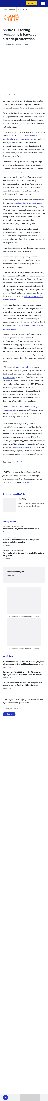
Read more (10, 576)
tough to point (9, 377)
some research (22, 367)
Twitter (17, 461)
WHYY (8, 3)
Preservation (22, 9)
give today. (27, 482)
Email (22, 461)
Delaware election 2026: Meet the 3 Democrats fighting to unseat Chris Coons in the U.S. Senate (22, 673)
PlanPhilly (22, 499)
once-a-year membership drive (25, 447)
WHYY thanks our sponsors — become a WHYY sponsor (24, 616)
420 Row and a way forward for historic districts (22, 528)
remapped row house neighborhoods (26, 203)
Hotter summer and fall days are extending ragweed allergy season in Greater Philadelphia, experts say (23, 662)
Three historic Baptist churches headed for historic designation (23, 554)
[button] (5, 1097)
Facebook (13, 461)
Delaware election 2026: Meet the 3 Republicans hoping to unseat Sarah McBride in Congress (22, 683)
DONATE (31, 3)
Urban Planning (9, 9)
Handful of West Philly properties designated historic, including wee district (21, 540)
